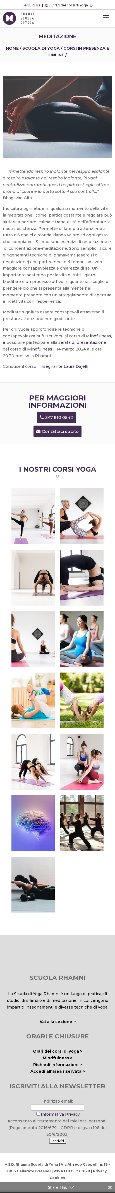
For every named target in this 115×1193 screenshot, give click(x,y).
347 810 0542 (59, 417)
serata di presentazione (82, 342)
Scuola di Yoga (41, 48)
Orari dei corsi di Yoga (70, 5)
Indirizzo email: (57, 1101)
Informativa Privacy (60, 1114)
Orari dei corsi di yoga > (57, 1051)
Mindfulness (40, 349)
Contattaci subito (60, 431)
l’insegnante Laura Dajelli (62, 366)
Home (12, 48)
